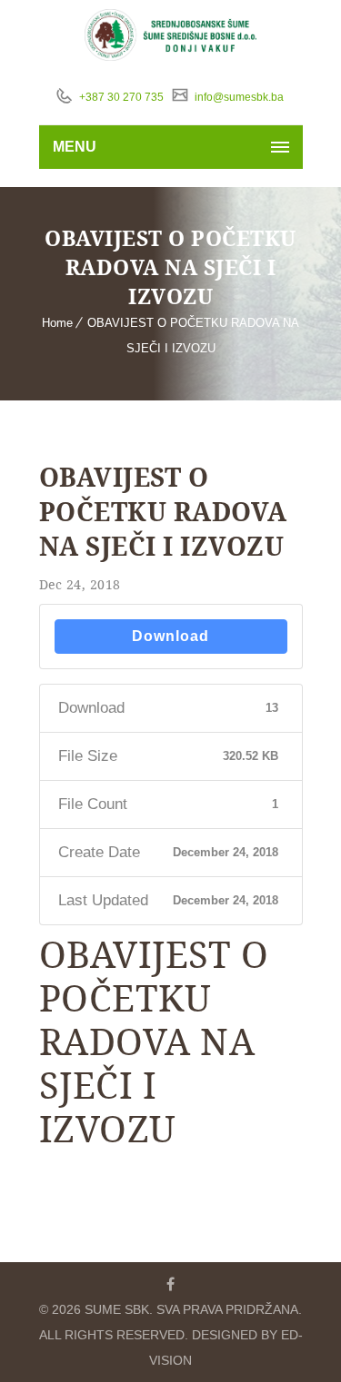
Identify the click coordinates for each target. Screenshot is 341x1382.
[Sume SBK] (170, 35)
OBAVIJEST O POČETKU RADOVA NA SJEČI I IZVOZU (163, 511)
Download (170, 636)
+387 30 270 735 (120, 97)
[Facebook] (171, 1284)
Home (57, 323)
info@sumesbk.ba (238, 97)
